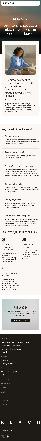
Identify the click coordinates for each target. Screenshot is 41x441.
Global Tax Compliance (10, 345)
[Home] (8, 3)
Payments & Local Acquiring (12, 349)
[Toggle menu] (36, 3)
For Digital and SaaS (9, 363)
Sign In (4, 375)
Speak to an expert (9, 371)
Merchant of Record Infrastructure (15, 342)
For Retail (5, 360)
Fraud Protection (8, 352)
